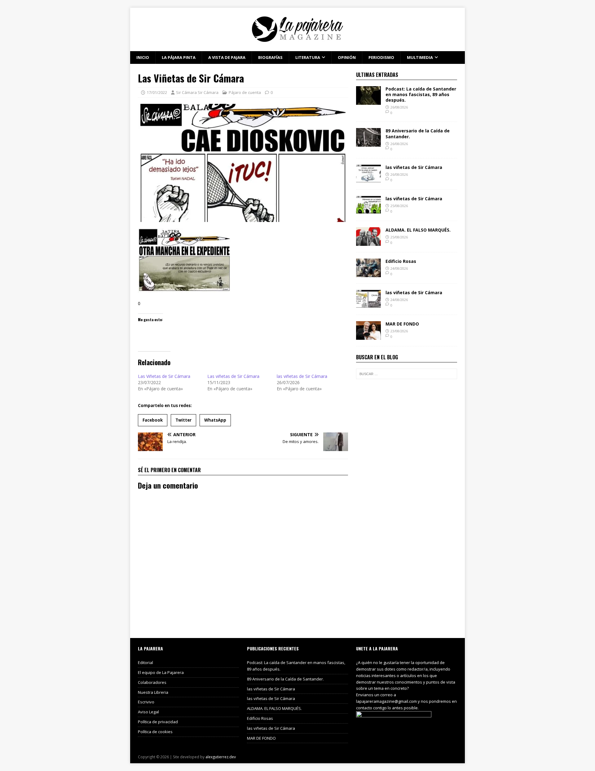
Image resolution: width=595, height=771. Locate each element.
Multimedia (420, 57)
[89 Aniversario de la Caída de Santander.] (368, 143)
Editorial (145, 662)
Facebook (153, 420)
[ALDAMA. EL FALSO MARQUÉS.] (368, 242)
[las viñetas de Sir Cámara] (368, 180)
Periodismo (381, 57)
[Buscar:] (406, 374)
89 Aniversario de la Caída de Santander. (418, 133)
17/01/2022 (157, 92)
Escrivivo (146, 702)
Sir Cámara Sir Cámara (197, 92)
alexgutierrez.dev (220, 757)
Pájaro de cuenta (245, 92)
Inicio (142, 57)
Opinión (347, 57)
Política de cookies (155, 731)
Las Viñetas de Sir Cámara (164, 376)
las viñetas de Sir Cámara (302, 376)
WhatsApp (215, 420)
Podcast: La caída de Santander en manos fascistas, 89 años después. (421, 94)
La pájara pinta (179, 57)
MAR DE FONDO (402, 324)
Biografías (270, 57)
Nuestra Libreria (153, 692)
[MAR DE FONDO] (368, 336)
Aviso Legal (148, 712)
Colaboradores (152, 682)
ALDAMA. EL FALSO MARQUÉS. (418, 230)
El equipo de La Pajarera (161, 672)
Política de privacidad (158, 721)
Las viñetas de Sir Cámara (233, 376)
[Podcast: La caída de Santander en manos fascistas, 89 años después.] (368, 101)
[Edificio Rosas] (368, 274)
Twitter (183, 420)
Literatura (307, 57)
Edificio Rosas (401, 261)
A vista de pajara (226, 57)
